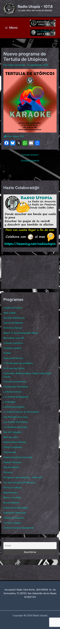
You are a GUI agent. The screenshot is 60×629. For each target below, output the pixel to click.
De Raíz (7, 353)
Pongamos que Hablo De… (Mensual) (22, 477)
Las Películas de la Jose (15, 417)
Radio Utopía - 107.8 (35, 6)
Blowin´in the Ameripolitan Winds (20, 333)
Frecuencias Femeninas (15, 386)
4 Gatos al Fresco (12, 307)
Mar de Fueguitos (12, 432)
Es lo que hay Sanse (13, 368)
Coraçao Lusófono (13, 343)
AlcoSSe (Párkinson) (14, 317)
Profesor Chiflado (12, 487)
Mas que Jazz (10, 437)
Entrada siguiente (30, 161)
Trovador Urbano (12, 523)
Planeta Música (11, 467)
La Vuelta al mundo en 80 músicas (21, 411)
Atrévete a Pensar (12, 327)
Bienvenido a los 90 (13, 338)
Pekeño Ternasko (12, 462)
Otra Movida (9, 452)
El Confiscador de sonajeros (18, 363)
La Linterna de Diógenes (16, 396)
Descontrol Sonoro (13, 358)
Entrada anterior (30, 155)
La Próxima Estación (14, 407)
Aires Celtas (9, 312)
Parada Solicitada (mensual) (17, 457)
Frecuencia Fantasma (14, 381)
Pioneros (8, 472)
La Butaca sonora (12, 391)
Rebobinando (10, 492)
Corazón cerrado (12, 348)
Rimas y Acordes (12, 497)
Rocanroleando (11, 502)
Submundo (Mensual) (14, 512)
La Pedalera (9, 401)
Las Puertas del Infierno (15, 422)
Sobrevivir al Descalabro (15, 507)
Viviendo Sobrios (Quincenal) (18, 527)
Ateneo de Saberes (13, 322)
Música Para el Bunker (14, 442)
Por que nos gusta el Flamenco (19, 482)
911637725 (30, 597)
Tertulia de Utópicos (13, 517)
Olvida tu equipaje (12, 447)
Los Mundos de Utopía (15, 427)
